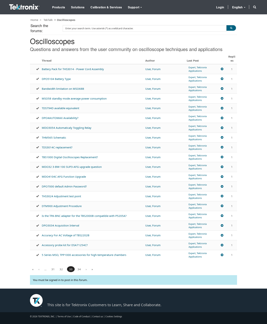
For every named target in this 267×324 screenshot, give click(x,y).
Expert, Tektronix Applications (198, 69)
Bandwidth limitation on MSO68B (63, 88)
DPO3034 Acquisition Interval (60, 225)
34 (79, 269)
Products (58, 7)
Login (220, 7)
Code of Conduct (81, 316)
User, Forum (153, 69)
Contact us (97, 316)
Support (134, 7)
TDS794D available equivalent (60, 108)
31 (53, 269)
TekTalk (48, 20)
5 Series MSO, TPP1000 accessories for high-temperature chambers (84, 255)
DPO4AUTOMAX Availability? (60, 118)
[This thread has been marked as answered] (37, 69)
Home (34, 20)
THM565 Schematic (54, 137)
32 (61, 269)
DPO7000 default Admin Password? (64, 186)
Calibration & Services (106, 7)
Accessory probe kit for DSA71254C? (65, 245)
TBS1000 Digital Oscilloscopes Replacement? (70, 157)
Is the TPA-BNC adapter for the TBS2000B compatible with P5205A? (84, 216)
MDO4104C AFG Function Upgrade (64, 176)
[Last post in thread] (222, 69)
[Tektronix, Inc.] (24, 6)
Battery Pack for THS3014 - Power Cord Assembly (73, 69)
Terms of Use (64, 316)
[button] (254, 7)
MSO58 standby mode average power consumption (74, 98)
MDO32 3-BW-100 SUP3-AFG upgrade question (72, 167)
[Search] (231, 28)
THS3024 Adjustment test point (61, 196)
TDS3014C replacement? (57, 147)
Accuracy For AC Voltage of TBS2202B (65, 235)
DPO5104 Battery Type (56, 79)
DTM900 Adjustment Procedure (62, 206)
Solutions (77, 7)
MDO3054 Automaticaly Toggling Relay (66, 127)
